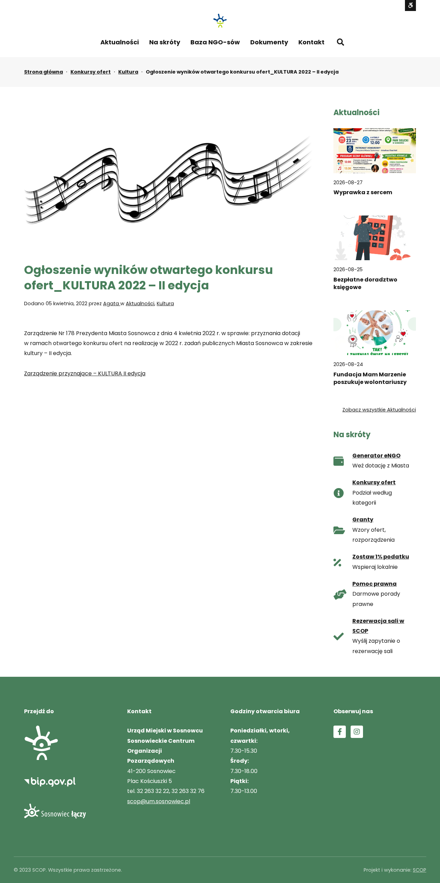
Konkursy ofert (90, 71)
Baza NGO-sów (215, 42)
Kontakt (311, 42)
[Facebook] (339, 732)
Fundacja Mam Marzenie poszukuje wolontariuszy (370, 378)
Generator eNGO (376, 456)
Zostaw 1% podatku (380, 557)
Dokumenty (269, 42)
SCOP (419, 870)
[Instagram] (357, 732)
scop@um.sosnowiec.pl (158, 801)
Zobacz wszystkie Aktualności (379, 409)
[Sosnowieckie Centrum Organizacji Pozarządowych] (220, 20)
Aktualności (119, 42)
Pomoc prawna (374, 584)
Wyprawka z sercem (362, 192)
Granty (362, 519)
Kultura (128, 71)
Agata (111, 303)
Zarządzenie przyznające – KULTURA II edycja (84, 373)
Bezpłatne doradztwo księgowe (365, 283)
